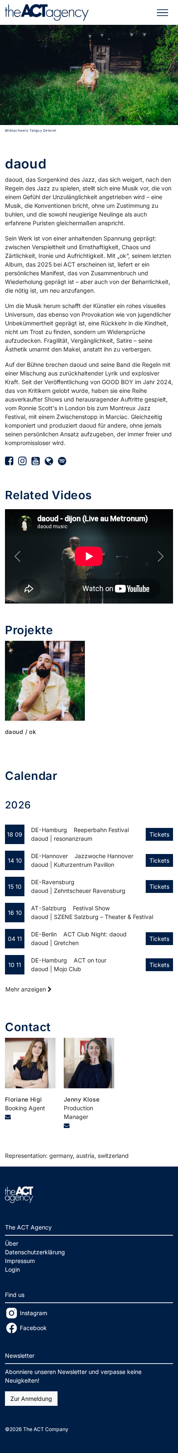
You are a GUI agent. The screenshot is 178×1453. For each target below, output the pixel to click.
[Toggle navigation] (162, 12)
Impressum (20, 1260)
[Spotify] (62, 461)
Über (11, 1243)
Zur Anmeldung (31, 1398)
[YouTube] (35, 461)
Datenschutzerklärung (35, 1252)
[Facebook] (9, 461)
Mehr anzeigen (26, 989)
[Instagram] (22, 461)
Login (12, 1269)
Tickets (159, 834)
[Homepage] (49, 461)
